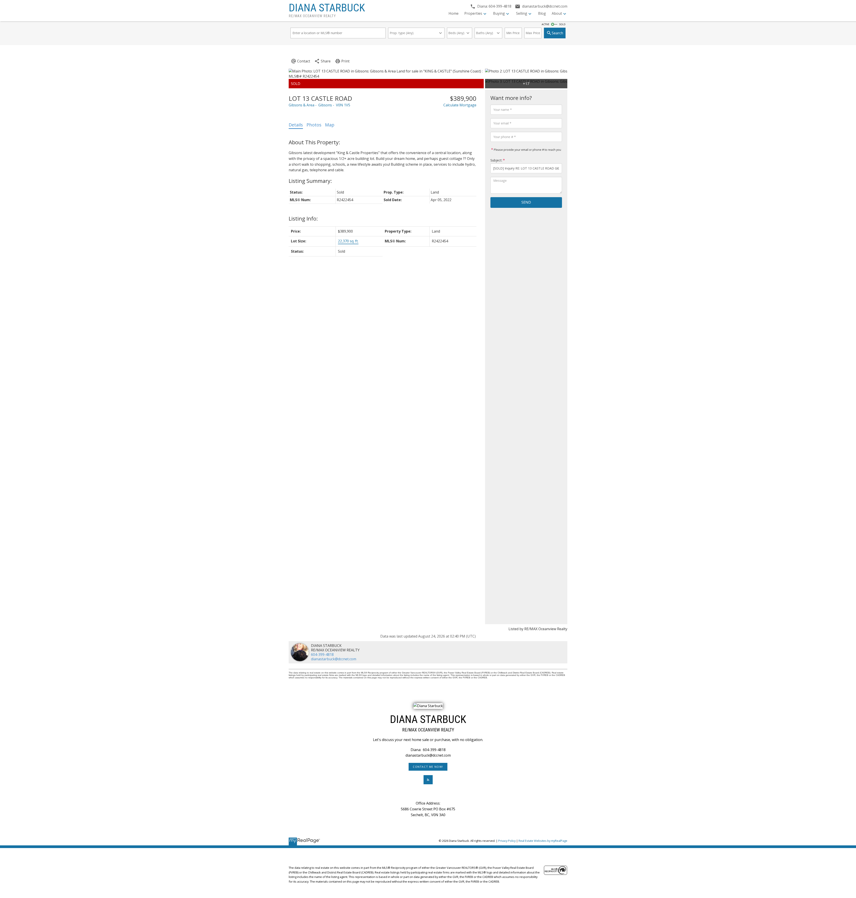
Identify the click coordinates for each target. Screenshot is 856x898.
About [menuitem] (557, 13)
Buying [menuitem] (499, 13)
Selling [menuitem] (521, 13)
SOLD (562, 24)
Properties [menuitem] (473, 13)
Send (526, 202)
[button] (428, 767)
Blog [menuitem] (542, 13)
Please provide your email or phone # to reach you (527, 150)
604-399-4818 (322, 654)
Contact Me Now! (428, 766)
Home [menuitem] (454, 13)
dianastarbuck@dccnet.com (333, 658)
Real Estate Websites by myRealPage (543, 841)
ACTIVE (545, 24)
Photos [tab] (314, 125)
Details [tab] (296, 125)
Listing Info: (303, 218)
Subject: (496, 160)
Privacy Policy (507, 841)
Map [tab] (329, 125)
